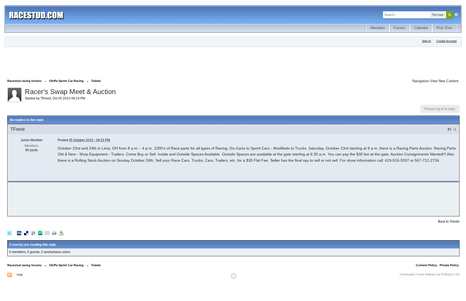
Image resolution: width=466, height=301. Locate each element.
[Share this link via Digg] (19, 233)
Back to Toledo (449, 221)
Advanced (456, 14)
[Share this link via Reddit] (33, 233)
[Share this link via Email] (47, 233)
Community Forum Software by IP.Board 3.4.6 (430, 274)
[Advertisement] (105, 62)
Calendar (421, 28)
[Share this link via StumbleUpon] (40, 233)
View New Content (444, 81)
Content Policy (426, 265)
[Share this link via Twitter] (9, 233)
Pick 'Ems (445, 28)
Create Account (446, 41)
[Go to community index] (36, 15)
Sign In (426, 41)
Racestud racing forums (24, 265)
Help (20, 274)
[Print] (54, 233)
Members (378, 28)
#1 (450, 129)
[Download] (61, 233)
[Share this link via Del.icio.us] (26, 233)
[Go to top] (233, 276)
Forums (400, 28)
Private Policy (449, 265)
